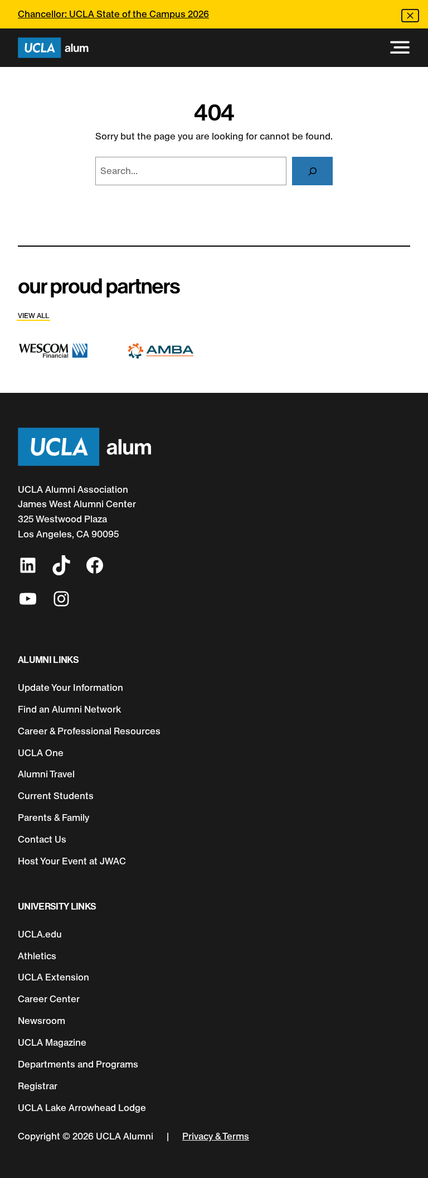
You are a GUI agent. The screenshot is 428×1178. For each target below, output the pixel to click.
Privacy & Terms (215, 1136)
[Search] (312, 171)
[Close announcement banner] (410, 15)
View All (33, 315)
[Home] (53, 47)
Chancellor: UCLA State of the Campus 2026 (113, 14)
